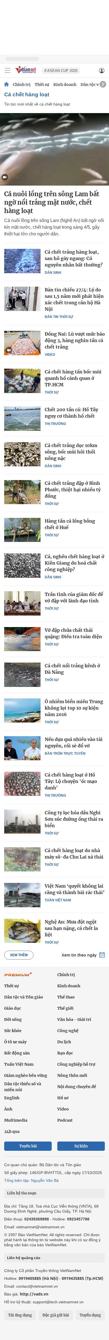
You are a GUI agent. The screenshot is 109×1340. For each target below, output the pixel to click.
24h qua (12, 1131)
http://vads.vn (34, 1294)
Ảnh (8, 1109)
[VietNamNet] (6, 84)
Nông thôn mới (72, 1075)
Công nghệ (68, 1030)
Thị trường (55, 424)
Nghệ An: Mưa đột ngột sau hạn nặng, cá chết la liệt (71, 928)
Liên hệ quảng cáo (23, 1257)
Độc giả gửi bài (55, 1315)
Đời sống (13, 1019)
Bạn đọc (65, 1053)
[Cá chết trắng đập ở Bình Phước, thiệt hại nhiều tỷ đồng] (22, 492)
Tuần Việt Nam (58, 900)
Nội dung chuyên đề (76, 1086)
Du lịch (64, 1041)
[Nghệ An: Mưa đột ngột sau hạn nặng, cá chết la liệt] (22, 931)
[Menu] (7, 70)
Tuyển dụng (90, 1315)
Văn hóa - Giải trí (74, 1019)
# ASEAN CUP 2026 (60, 71)
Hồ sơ (62, 1097)
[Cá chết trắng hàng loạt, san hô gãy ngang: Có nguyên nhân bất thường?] (22, 261)
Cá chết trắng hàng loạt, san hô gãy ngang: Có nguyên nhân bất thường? (74, 258)
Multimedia (15, 1120)
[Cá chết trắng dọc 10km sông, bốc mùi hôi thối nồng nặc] (22, 454)
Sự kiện (81, 1146)
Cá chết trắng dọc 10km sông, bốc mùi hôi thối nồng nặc (71, 452)
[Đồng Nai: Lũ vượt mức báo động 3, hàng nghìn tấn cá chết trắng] (22, 343)
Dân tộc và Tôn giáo (23, 997)
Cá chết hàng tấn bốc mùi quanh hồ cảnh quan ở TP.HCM (73, 378)
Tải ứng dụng (20, 1315)
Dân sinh (53, 273)
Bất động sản (17, 1053)
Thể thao (66, 997)
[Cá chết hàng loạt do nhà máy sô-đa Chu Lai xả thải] (22, 859)
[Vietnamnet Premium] (18, 977)
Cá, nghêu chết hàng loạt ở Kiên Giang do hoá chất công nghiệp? (74, 563)
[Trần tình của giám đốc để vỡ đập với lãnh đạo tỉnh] (22, 603)
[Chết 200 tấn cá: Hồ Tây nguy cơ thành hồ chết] (22, 418)
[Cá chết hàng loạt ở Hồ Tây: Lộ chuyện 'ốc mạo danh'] (22, 784)
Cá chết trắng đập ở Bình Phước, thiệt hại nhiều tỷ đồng (73, 489)
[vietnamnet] (26, 73)
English (11, 1097)
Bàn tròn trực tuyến (65, 754)
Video (50, 355)
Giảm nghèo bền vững (25, 1075)
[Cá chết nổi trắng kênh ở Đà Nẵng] (22, 675)
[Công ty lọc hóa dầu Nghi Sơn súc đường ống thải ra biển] (22, 822)
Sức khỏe (13, 1030)
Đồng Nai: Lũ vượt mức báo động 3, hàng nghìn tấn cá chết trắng (75, 340)
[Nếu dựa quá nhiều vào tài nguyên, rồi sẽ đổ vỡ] (22, 748)
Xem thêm (19, 955)
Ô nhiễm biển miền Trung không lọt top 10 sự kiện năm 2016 (74, 708)
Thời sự (42, 84)
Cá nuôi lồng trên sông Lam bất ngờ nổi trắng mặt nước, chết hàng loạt (51, 202)
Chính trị (21, 84)
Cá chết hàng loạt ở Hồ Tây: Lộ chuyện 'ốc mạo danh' (71, 781)
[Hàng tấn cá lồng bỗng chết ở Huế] (22, 530)
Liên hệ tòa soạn (21, 1193)
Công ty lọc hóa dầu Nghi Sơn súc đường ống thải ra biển (74, 819)
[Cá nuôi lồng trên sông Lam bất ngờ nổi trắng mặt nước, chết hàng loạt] (54, 149)
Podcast (65, 1120)
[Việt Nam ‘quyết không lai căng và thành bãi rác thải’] (22, 895)
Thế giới (65, 1008)
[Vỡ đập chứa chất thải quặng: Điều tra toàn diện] (22, 639)
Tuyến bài (28, 1146)
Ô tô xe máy (15, 1041)
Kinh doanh (64, 84)
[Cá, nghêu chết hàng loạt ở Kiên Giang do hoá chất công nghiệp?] (22, 565)
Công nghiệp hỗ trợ (76, 1064)
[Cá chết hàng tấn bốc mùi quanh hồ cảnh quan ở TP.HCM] (22, 381)
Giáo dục (12, 1008)
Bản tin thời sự (59, 317)
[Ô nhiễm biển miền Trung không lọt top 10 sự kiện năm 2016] (22, 710)
